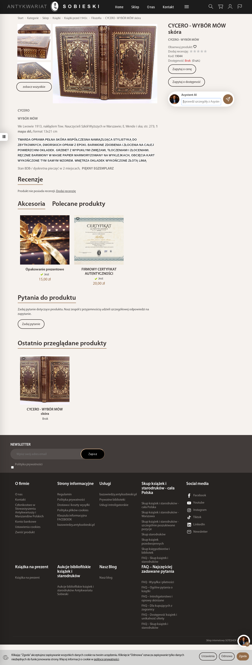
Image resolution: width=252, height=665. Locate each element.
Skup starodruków (154, 534)
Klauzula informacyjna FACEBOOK (72, 517)
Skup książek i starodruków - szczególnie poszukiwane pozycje (160, 525)
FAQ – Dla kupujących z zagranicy (157, 607)
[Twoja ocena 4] (202, 52)
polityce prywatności (106, 659)
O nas (151, 7)
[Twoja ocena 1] (191, 52)
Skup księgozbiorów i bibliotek (156, 551)
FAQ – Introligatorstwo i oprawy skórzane (157, 598)
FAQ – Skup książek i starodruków (155, 560)
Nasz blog (105, 577)
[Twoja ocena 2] (194, 52)
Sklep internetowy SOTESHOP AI (222, 640)
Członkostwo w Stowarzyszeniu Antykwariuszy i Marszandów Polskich (29, 511)
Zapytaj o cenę (182, 69)
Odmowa (226, 656)
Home (119, 7)
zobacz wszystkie (34, 87)
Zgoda (243, 656)
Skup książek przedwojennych (153, 541)
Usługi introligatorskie (113, 505)
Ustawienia (208, 656)
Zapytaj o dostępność (186, 82)
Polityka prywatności (29, 464)
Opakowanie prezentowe (45, 269)
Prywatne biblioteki (112, 499)
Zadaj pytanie (31, 324)
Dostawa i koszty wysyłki (73, 505)
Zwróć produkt (25, 532)
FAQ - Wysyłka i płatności (158, 582)
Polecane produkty (78, 204)
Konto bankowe (25, 521)
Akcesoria (31, 204)
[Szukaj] (211, 7)
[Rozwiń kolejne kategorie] (187, 7)
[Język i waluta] (240, 7)
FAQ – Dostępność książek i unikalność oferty (159, 616)
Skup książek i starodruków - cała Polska (160, 505)
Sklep (135, 7)
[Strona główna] (54, 7)
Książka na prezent (27, 577)
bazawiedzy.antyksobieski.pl (76, 525)
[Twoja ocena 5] (205, 52)
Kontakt (168, 7)
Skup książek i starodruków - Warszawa (160, 514)
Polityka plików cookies (72, 510)
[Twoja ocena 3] (198, 52)
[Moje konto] (230, 7)
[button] (105, 63)
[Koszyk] (220, 7)
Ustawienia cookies (27, 527)
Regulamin (64, 494)
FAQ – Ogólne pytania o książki (157, 589)
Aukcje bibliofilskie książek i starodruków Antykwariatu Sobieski (75, 590)
